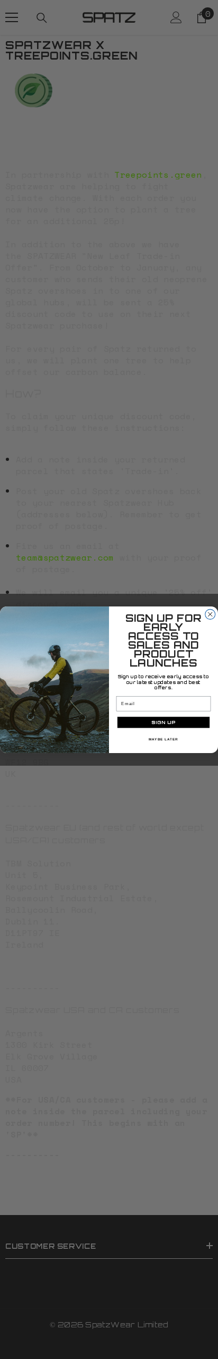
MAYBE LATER (164, 738)
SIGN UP (163, 722)
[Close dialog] (210, 614)
